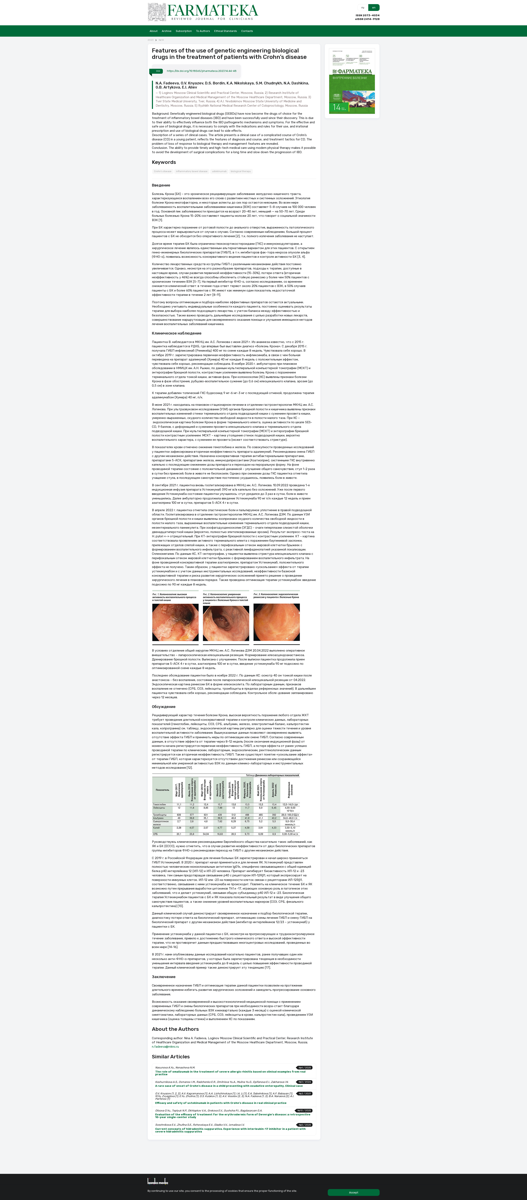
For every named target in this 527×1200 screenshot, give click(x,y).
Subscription (184, 31)
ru (362, 7)
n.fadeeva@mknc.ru (165, 1046)
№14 (161, 40)
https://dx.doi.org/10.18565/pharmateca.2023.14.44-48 (202, 70)
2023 (150, 40)
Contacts (247, 31)
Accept (353, 1192)
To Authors (203, 31)
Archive (166, 31)
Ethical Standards (225, 31)
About (153, 31)
